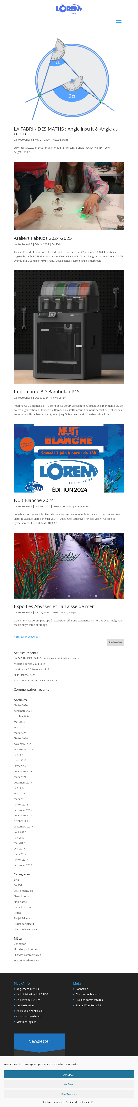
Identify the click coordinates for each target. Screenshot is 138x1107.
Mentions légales (26, 1021)
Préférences (69, 1094)
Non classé (20, 901)
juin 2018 (19, 788)
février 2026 (21, 705)
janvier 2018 (21, 804)
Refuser (69, 1084)
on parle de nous (79, 506)
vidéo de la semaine (25, 929)
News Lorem (60, 139)
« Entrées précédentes (27, 636)
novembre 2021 (23, 771)
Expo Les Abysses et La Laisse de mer (54, 606)
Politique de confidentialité (79, 1102)
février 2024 (21, 738)
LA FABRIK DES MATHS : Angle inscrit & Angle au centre (66, 131)
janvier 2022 (21, 766)
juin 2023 (19, 755)
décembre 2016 (23, 865)
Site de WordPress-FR (26, 960)
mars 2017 (20, 854)
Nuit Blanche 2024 (34, 500)
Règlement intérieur (27, 989)
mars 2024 (20, 732)
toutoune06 (25, 139)
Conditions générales (28, 1016)
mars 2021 (20, 777)
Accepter (69, 1074)
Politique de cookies (53, 1102)
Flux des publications (26, 949)
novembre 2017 (23, 815)
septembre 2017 (23, 826)
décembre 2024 (23, 710)
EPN (16, 879)
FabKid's (56, 244)
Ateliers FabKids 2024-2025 (43, 238)
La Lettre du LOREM (28, 999)
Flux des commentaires (27, 955)
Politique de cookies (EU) (30, 1011)
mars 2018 (20, 799)
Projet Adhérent (23, 918)
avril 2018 (19, 793)
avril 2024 (19, 727)
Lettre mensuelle (23, 890)
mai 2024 (19, 722)
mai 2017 (19, 843)
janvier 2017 (21, 859)
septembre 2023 (23, 749)
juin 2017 (19, 837)
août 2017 (20, 832)
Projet (72, 612)
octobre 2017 (21, 821)
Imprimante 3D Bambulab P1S (47, 391)
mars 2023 (20, 760)
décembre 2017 (23, 810)
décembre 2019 (23, 782)
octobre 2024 (21, 716)
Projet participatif (24, 923)
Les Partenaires (25, 1005)
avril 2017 (19, 848)
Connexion (20, 944)
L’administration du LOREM (32, 994)
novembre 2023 (23, 744)
